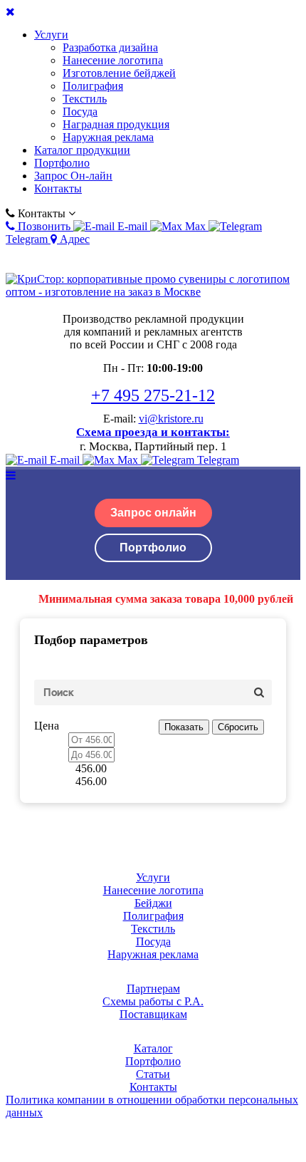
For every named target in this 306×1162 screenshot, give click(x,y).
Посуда (80, 111)
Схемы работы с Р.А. (153, 1001)
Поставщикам (153, 1014)
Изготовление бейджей (119, 73)
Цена (46, 726)
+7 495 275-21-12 (153, 395)
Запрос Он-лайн (73, 176)
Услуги (51, 34)
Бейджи (153, 903)
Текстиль (85, 99)
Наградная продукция (116, 124)
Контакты (58, 188)
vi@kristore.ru (171, 419)
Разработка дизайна (110, 47)
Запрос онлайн (153, 513)
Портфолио (62, 163)
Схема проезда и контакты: (153, 432)
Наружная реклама (108, 137)
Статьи (153, 1074)
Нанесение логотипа (113, 60)
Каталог (153, 1048)
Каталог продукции (82, 150)
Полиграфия (93, 86)
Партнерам (153, 988)
